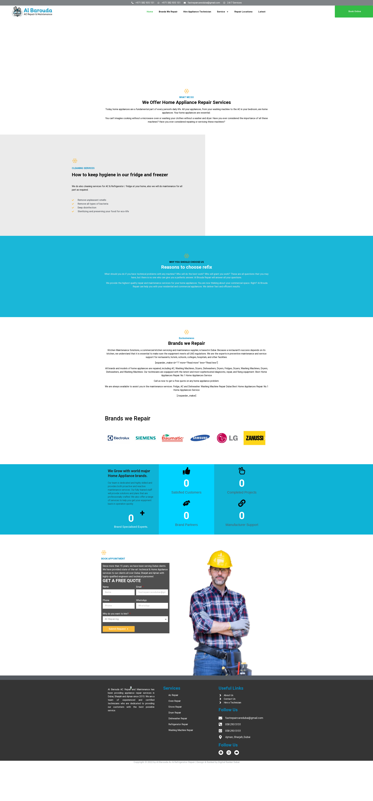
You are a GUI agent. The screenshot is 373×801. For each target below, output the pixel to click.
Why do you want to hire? (116, 614)
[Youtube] (236, 752)
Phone (106, 600)
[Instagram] (228, 752)
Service (221, 11)
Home (150, 11)
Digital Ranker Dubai (229, 762)
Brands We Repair (168, 11)
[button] (108, 438)
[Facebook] (221, 752)
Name (106, 587)
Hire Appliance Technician (197, 11)
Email (139, 587)
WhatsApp (141, 600)
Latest (261, 11)
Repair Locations (243, 11)
